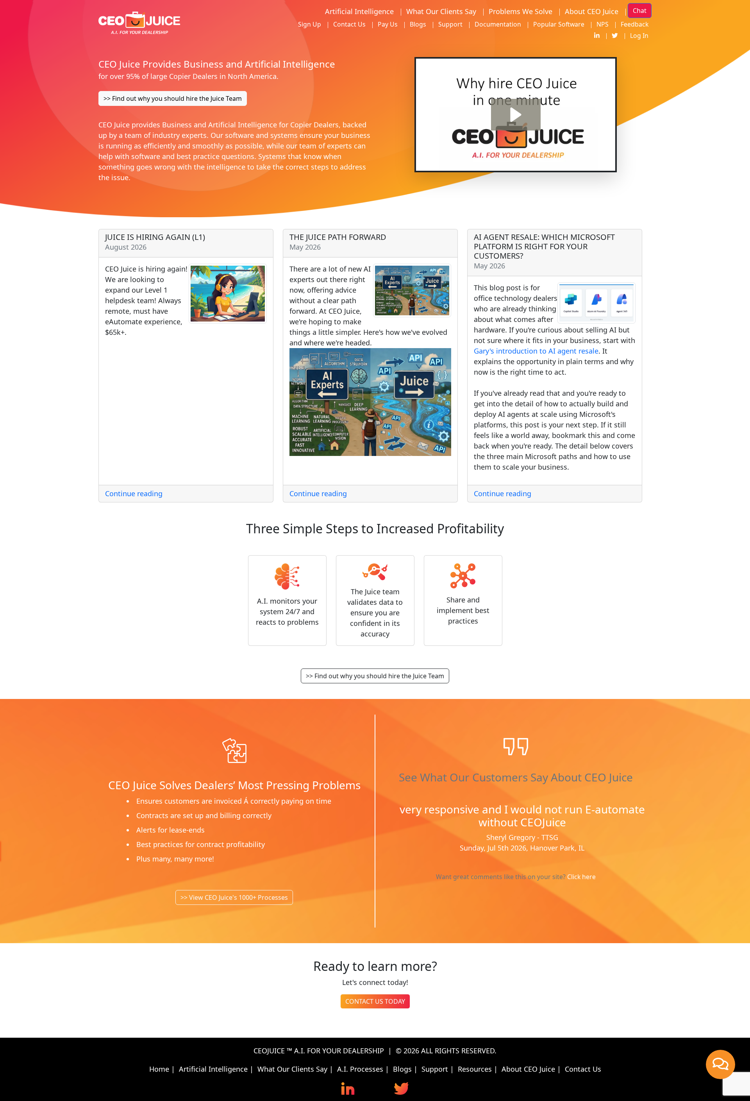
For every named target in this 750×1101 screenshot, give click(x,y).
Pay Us (388, 24)
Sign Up (309, 24)
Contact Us (349, 24)
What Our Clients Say (441, 11)
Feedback (634, 24)
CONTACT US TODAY (375, 1001)
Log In (639, 35)
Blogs (418, 24)
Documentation (498, 24)
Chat (639, 10)
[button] (516, 114)
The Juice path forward (337, 237)
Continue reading (133, 493)
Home (159, 1069)
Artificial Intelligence (359, 11)
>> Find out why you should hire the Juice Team (173, 98)
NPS (602, 24)
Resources (475, 1069)
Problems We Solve (520, 11)
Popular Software (558, 24)
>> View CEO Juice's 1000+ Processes (234, 897)
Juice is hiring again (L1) (155, 237)
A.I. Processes (360, 1069)
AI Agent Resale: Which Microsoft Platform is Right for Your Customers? (544, 246)
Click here (581, 880)
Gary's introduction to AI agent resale (536, 351)
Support (450, 24)
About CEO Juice (591, 11)
